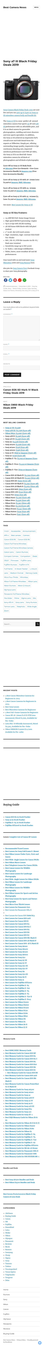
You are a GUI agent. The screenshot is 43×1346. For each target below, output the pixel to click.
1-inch (6, 531)
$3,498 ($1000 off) (20, 442)
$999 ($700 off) (24, 481)
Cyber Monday (32, 288)
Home (5, 1290)
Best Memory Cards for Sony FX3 (18, 1109)
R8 (22, 1073)
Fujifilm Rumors (10, 565)
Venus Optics (10, 1272)
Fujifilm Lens (26, 560)
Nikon (7, 1236)
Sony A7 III (28, 290)
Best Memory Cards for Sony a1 (17, 1095)
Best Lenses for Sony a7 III (22, 205)
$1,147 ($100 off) (24, 509)
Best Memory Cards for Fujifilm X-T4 (20, 1137)
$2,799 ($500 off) (31, 475)
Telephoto (21, 607)
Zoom (6, 611)
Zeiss (7, 1280)
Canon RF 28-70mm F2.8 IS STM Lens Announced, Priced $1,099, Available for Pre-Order (21, 718)
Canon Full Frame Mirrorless (15, 544)
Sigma (7, 1258)
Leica (7, 1230)
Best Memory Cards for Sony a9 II (18, 1103)
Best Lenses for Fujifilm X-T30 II (18, 997)
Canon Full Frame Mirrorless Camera (18, 548)
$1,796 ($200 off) (23, 498)
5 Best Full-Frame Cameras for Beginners (21, 712)
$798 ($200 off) (19, 456)
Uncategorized (11, 1269)
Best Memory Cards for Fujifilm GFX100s (21, 1145)
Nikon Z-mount (24, 586)
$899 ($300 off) (25, 489)
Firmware (14, 560)
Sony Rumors (25, 263)
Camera (24, 288)
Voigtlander (10, 1275)
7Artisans (9, 1213)
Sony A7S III (8, 602)
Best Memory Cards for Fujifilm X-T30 (20, 1140)
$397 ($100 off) (23, 514)
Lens (6, 573)
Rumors (8, 1250)
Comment (7, 314)
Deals (5, 290)
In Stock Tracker (21, 569)
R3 (17, 924)
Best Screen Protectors (12, 1194)
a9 (28, 124)
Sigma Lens (26, 598)
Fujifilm (8, 1224)
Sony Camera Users (20, 268)
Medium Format (16, 573)
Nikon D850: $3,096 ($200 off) (17, 433)
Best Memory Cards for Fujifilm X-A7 (20, 1143)
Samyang (9, 1252)
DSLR (6, 560)
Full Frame (11, 290)
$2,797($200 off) (23, 506)
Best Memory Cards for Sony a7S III (19, 1106)
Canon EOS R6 (24, 539)
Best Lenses (16, 535)
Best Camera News (14, 7)
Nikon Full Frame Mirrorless (15, 581)
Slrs (23, 290)
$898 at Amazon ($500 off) (25, 453)
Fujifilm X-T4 (24, 565)
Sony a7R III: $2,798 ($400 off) (18, 431)
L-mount (33, 569)
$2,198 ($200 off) (22, 439)
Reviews (8, 1244)
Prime (16, 598)
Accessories (15, 531)
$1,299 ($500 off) (31, 484)
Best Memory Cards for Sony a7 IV (19, 1101)
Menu (36, 7)
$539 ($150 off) (23, 512)
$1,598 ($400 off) (23, 436)
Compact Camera (11, 556)
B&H (20, 182)
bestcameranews (11, 286)
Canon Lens (9, 552)
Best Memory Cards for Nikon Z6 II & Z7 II (22, 1123)
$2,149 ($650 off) (32, 478)
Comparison (25, 556)
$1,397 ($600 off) (23, 503)
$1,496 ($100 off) (23, 500)
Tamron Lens (9, 607)
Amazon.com (26, 171)
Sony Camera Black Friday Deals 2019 (18, 110)
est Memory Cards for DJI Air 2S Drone (22, 1148)
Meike (7, 1233)
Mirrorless (18, 290)
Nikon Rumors (10, 586)
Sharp (7, 1255)
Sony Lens (20, 602)
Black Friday (17, 288)
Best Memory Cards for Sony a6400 (19, 1089)
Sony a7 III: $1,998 (12, 428)
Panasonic (9, 1241)
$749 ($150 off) (25, 492)
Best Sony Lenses (12, 707)
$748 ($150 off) (22, 447)
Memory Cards (31, 573)
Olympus (8, 1238)
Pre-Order (8, 598)
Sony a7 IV (35, 290)
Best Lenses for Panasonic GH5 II (18, 910)
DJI (6, 1222)
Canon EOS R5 (10, 539)
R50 (21, 1064)
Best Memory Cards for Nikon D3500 (20, 1126)
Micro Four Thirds (11, 577)
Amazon (14, 182)
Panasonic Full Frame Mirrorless (16, 594)
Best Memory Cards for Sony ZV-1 (18, 1115)
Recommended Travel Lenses (17, 848)
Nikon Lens (32, 581)
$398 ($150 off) (22, 450)
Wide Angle (32, 607)
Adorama (9, 168)
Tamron (8, 1264)
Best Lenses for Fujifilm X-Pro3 (18, 999)
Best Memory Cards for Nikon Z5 (18, 1131)
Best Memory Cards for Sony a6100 (19, 1092)
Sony (9, 288)
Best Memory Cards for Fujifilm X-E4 (20, 1134)
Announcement (29, 531)
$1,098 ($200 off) (23, 445)
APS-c (6, 535)
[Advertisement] (21, 37)
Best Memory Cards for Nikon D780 (19, 1129)
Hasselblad (9, 1227)
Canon (7, 1219)
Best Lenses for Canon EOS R (16, 916)
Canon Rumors (22, 552)
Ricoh (7, 1247)
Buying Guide (10, 1216)
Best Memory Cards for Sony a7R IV (19, 1098)
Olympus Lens (10, 590)
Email (6, 354)
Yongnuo (8, 1277)
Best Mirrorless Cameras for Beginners (20, 710)
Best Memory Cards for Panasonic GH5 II (21, 1151)
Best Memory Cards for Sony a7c (18, 1112)
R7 (20, 1070)
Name (6, 344)
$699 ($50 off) (20, 495)
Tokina (8, 1266)
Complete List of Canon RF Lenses (23, 837)
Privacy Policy (21, 1340)
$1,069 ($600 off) (31, 486)
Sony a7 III (11, 121)
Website (6, 364)
